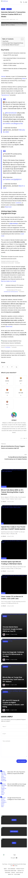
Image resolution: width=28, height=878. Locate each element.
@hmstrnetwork (10, 113)
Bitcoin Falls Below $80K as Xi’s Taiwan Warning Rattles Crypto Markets (12, 492)
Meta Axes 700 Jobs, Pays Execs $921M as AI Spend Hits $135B (16, 772)
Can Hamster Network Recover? (11, 44)
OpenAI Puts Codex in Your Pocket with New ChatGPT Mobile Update (13, 528)
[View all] (14, 820)
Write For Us (19, 872)
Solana (24, 78)
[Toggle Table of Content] (21, 39)
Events (13, 872)
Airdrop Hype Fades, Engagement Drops (13, 43)
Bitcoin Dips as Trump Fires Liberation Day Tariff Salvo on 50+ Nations (13, 679)
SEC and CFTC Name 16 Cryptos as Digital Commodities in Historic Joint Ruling (13, 703)
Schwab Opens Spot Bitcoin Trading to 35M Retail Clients (11, 563)
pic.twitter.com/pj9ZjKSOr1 (12, 179)
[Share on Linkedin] (16, 366)
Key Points (5, 41)
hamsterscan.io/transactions (11, 291)
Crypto (9, 9)
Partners (7, 872)
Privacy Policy (20, 868)
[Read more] (8, 207)
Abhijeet (14, 420)
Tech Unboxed (11, 868)
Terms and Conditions (10, 870)
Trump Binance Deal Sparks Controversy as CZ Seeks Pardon (15, 458)
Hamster (3, 76)
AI (2, 523)
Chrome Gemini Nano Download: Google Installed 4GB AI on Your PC (12, 629)
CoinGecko (18, 202)
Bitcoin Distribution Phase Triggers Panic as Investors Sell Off (13, 447)
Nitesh (4, 501)
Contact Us (20, 870)
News (3, 9)
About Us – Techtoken (14, 874)
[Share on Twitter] (7, 366)
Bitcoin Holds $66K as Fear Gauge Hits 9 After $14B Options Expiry (16, 785)
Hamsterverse (5, 95)
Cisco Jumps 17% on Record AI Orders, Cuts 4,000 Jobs (12, 598)
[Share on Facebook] (2, 366)
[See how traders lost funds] (8, 281)
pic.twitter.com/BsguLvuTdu (13, 124)
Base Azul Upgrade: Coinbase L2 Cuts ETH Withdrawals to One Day (13, 654)
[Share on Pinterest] (12, 366)
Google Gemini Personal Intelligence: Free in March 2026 (15, 798)
